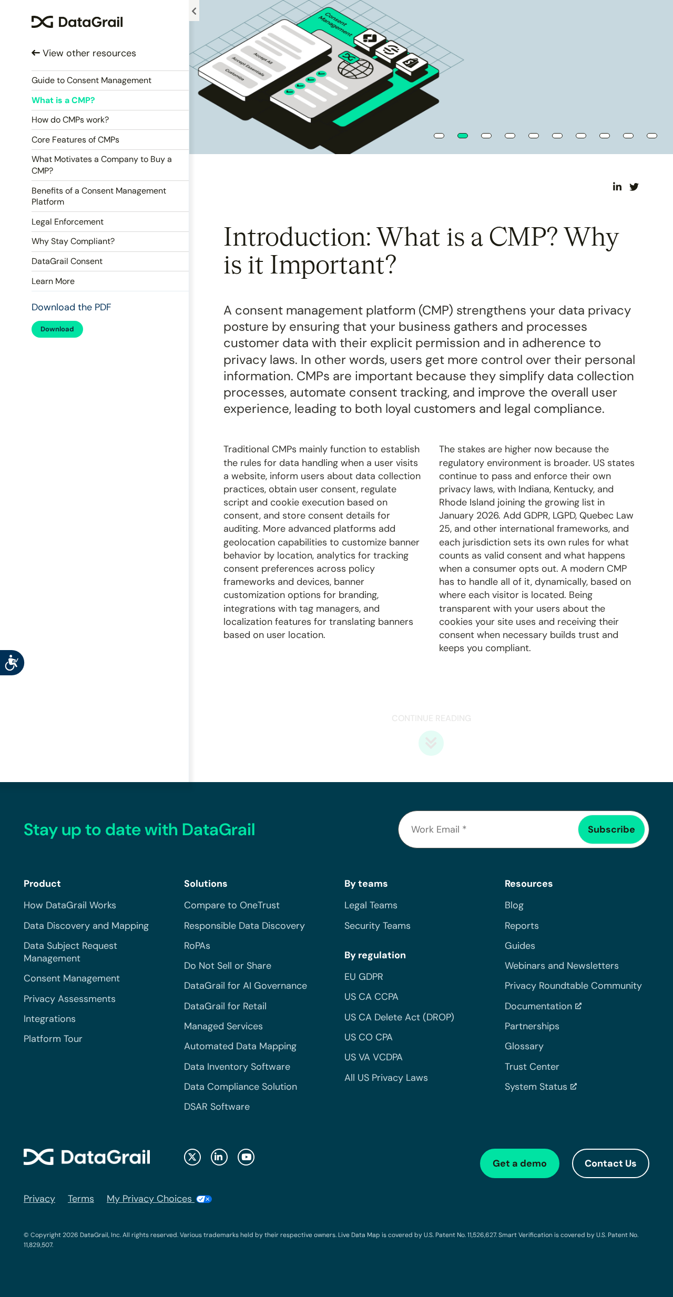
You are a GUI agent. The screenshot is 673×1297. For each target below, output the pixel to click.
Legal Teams (370, 905)
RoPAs (197, 945)
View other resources (88, 53)
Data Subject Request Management (70, 952)
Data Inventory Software (237, 1066)
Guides (520, 945)
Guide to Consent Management (91, 80)
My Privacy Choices (151, 1198)
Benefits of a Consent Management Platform (99, 196)
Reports (522, 925)
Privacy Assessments (70, 998)
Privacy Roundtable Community (573, 985)
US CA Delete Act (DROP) (399, 1017)
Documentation (538, 1006)
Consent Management (72, 978)
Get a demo (520, 1163)
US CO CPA (368, 1037)
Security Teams (377, 925)
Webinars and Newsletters (562, 965)
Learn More (53, 281)
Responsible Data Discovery (244, 925)
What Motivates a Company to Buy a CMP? (102, 165)
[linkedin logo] (219, 1157)
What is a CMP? (63, 100)
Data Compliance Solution (240, 1086)
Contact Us (611, 1163)
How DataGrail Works (70, 905)
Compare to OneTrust (232, 905)
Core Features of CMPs (75, 139)
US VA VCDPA (373, 1057)
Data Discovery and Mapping (86, 925)
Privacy (39, 1198)
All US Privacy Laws (386, 1077)
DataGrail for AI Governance (245, 985)
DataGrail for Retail (225, 1006)
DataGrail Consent (67, 261)
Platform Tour (53, 1038)
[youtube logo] (246, 1157)
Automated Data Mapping (240, 1046)
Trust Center (532, 1066)
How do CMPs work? (70, 119)
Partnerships (532, 1026)
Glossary (524, 1046)
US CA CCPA (371, 996)
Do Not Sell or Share (227, 965)
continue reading (431, 718)
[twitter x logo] (192, 1157)
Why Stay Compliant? (73, 241)
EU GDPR (363, 976)
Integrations (50, 1018)
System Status (536, 1086)
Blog (514, 905)
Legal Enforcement (68, 221)
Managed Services (223, 1026)
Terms (81, 1198)
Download (57, 329)
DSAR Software (217, 1106)
